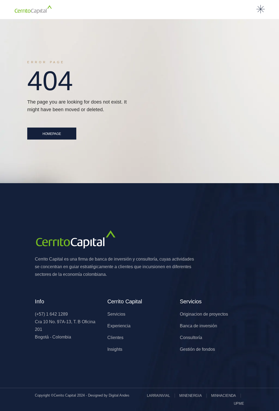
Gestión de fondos (197, 349)
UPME (239, 403)
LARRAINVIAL (158, 396)
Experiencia (119, 326)
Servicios (116, 314)
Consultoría (191, 337)
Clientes (115, 337)
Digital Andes (119, 395)
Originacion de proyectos (204, 314)
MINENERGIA (190, 396)
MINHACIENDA (223, 396)
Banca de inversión (198, 326)
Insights (114, 349)
